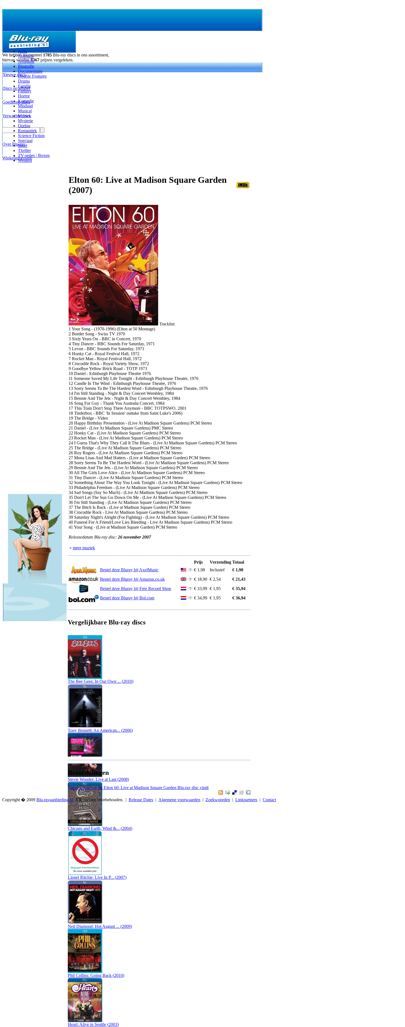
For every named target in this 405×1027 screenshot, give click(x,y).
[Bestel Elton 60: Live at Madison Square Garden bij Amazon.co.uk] (84, 582)
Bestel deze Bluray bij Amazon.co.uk (132, 579)
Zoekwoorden (218, 799)
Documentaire (30, 71)
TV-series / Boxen (34, 155)
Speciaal (25, 140)
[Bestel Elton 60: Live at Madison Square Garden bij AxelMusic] (84, 572)
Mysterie (25, 120)
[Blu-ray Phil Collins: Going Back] (85, 971)
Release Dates (141, 799)
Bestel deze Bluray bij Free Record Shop (135, 588)
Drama (24, 81)
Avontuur (26, 61)
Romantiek (27, 130)
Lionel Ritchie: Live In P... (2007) (97, 877)
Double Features (32, 76)
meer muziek (84, 547)
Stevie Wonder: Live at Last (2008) (98, 779)
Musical (25, 110)
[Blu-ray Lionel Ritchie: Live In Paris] (85, 873)
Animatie (26, 56)
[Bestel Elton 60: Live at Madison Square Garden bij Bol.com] (84, 600)
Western (25, 160)
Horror (24, 96)
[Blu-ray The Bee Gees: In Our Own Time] (85, 677)
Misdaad (25, 106)
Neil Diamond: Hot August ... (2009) (100, 926)
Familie (24, 86)
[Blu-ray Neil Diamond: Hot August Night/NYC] (85, 922)
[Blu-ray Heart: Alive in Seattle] (85, 1020)
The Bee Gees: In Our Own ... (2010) (100, 681)
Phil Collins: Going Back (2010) (96, 975)
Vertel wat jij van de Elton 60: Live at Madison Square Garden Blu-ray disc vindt (138, 787)
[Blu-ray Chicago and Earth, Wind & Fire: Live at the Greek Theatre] (85, 824)
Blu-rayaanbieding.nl (54, 799)
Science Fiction (31, 135)
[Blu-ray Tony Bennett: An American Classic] (85, 726)
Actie (22, 51)
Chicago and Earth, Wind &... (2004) (100, 828)
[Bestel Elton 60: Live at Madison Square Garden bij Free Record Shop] (84, 591)
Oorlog (24, 125)
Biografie (26, 66)
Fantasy (24, 91)
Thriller (24, 150)
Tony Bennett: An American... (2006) (100, 730)
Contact (269, 799)
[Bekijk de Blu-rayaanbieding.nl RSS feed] (220, 793)
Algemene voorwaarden (179, 799)
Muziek (24, 115)
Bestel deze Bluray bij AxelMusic (129, 569)
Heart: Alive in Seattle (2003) (93, 1024)
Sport (22, 145)
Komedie (26, 101)
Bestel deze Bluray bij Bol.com (127, 598)
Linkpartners (246, 799)
